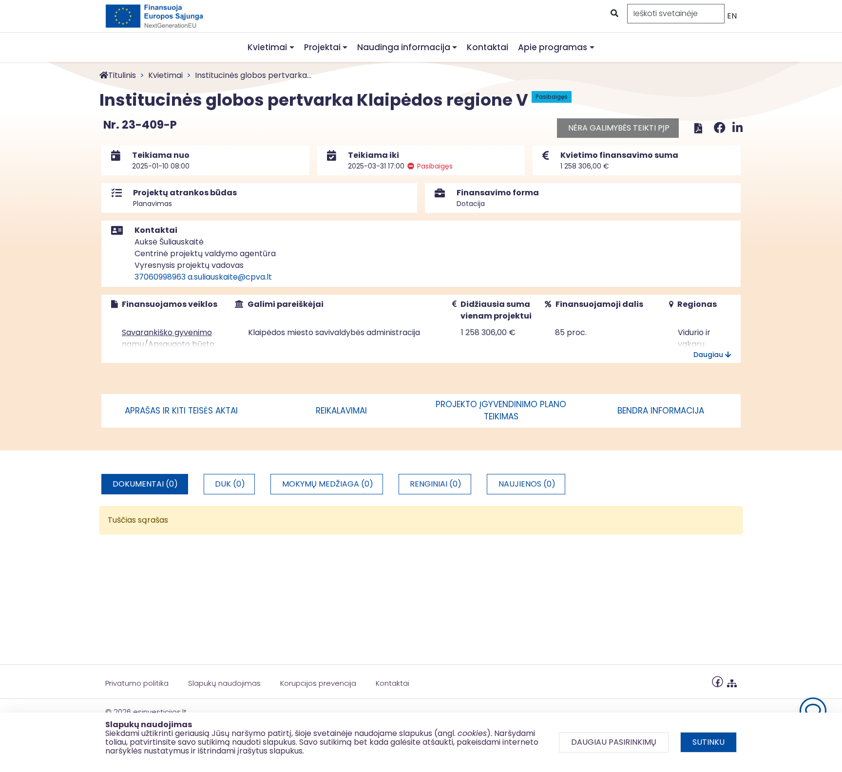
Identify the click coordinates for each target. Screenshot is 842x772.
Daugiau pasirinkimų (613, 742)
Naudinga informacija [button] (403, 47)
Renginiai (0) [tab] (435, 484)
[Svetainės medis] (732, 681)
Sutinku (708, 742)
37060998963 (160, 276)
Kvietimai (165, 75)
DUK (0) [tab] (230, 484)
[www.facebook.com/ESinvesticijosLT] (717, 681)
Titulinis (122, 75)
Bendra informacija (660, 410)
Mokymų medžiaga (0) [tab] (327, 484)
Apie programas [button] (552, 47)
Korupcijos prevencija (318, 683)
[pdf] (698, 127)
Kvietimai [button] (267, 47)
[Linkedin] (737, 128)
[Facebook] (721, 128)
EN (732, 15)
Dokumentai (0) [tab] (145, 484)
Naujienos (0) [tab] (526, 484)
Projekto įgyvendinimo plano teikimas (501, 410)
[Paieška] (613, 13)
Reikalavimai (341, 410)
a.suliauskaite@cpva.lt (230, 276)
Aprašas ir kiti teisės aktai (181, 410)
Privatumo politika (137, 683)
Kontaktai (487, 47)
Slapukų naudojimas (224, 683)
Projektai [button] (322, 47)
